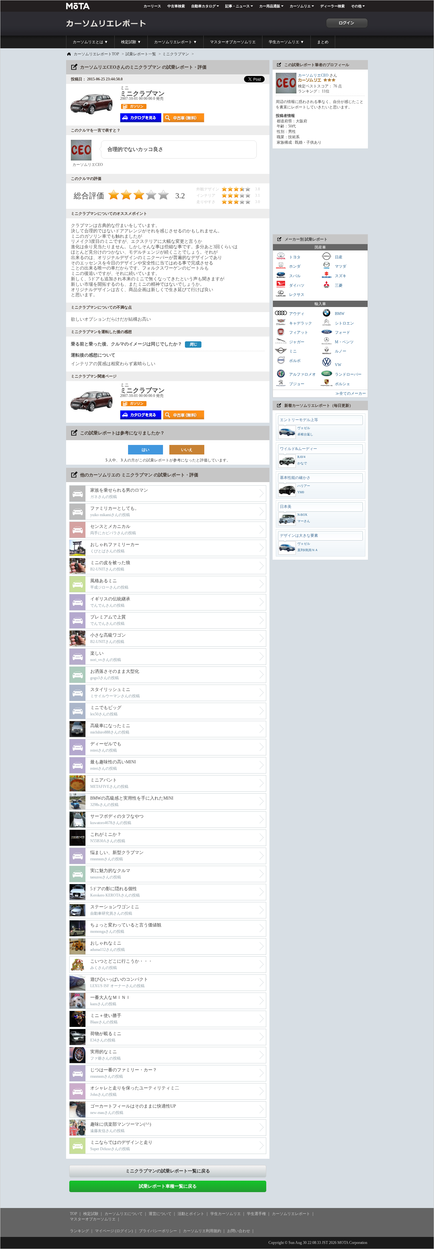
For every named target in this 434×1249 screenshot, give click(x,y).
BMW (339, 313)
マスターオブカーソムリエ (233, 42)
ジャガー (296, 341)
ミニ (292, 351)
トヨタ (294, 257)
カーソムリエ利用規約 (202, 1231)
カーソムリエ (300, 6)
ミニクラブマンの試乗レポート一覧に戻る (167, 1171)
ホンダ (294, 266)
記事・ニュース (237, 6)
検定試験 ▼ (131, 42)
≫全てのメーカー (351, 393)
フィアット (298, 332)
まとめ (323, 42)
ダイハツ (296, 285)
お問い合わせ (238, 1231)
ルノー (340, 351)
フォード (342, 332)
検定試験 (90, 1213)
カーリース (152, 6)
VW (337, 365)
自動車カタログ (203, 6)
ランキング (79, 1231)
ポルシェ (342, 383)
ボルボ (294, 360)
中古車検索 (176, 6)
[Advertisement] (320, 191)
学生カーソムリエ (225, 1213)
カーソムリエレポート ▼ (175, 42)
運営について (160, 1213)
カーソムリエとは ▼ (90, 42)
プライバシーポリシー (158, 1231)
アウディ (296, 313)
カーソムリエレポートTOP (96, 54)
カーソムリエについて (124, 1213)
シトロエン (344, 323)
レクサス (296, 294)
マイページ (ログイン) (114, 1231)
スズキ (340, 276)
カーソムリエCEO (313, 75)
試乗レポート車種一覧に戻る (168, 1186)
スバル (294, 276)
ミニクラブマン (175, 54)
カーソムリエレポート (291, 1213)
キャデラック (300, 323)
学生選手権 (256, 1213)
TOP (73, 1213)
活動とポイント (191, 1213)
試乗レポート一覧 (140, 54)
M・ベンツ (344, 341)
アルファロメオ (302, 374)
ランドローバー (348, 374)
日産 (338, 257)
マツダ (340, 266)
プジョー (296, 383)
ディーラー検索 (332, 6)
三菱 (338, 285)
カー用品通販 (269, 6)
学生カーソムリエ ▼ (286, 42)
